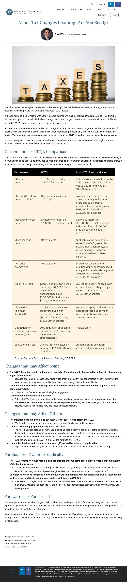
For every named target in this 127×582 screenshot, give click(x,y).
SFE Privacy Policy (58, 576)
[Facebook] (118, 4)
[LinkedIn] (111, 4)
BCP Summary (69, 576)
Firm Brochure (46, 576)
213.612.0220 (99, 4)
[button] (60, 9)
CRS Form (38, 576)
